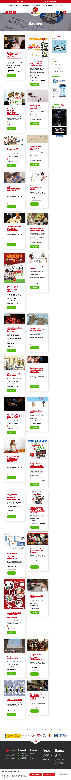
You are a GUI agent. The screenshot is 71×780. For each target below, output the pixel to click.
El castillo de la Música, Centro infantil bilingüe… (37, 465)
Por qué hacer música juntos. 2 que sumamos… (13, 416)
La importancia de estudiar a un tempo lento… (14, 228)
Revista (42, 5)
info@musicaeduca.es (52, 1)
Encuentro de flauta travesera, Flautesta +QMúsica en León (37, 656)
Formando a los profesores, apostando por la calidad (37, 696)
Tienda (56, 5)
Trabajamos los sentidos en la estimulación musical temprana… (13, 459)
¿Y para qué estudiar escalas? (37, 329)
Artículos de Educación (13, 124)
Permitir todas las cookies (35, 774)
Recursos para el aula (35, 5)
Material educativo (25, 5)
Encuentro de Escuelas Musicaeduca (11, 71)
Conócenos (17, 5)
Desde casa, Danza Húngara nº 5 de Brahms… (37, 550)
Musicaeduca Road (14, 700)
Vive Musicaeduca (49, 5)
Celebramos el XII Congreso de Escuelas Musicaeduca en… (14, 55)
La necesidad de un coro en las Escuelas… (14, 329)
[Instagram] (61, 12)
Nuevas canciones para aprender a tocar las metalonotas (14, 555)
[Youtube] (64, 12)
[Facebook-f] (57, 12)
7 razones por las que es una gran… (37, 229)
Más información (9, 777)
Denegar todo (48, 774)
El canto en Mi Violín (12, 150)
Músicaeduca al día (12, 569)
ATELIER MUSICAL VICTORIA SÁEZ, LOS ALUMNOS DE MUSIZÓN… (37, 509)
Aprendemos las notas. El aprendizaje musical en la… (13, 111)
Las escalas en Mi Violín (37, 267)
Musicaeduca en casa (36, 596)
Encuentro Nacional (20, 71)
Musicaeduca (11, 5)
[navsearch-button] (53, 59)
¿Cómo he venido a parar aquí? (14, 374)
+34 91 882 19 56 (20, 1)
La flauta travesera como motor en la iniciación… (13, 189)
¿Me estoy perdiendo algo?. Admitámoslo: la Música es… (36, 369)
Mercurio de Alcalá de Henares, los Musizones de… (37, 63)
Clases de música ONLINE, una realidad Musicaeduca (14, 615)
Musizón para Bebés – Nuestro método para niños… (13, 288)
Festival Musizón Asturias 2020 (14, 657)
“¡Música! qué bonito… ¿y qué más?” (36, 148)
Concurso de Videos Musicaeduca (38, 80)
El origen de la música (36, 411)
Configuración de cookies (63, 774)
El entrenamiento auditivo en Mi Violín (37, 187)
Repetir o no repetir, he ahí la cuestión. (36, 106)
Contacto (61, 5)
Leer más (12, 75)
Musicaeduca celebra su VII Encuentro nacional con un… (14, 496)
